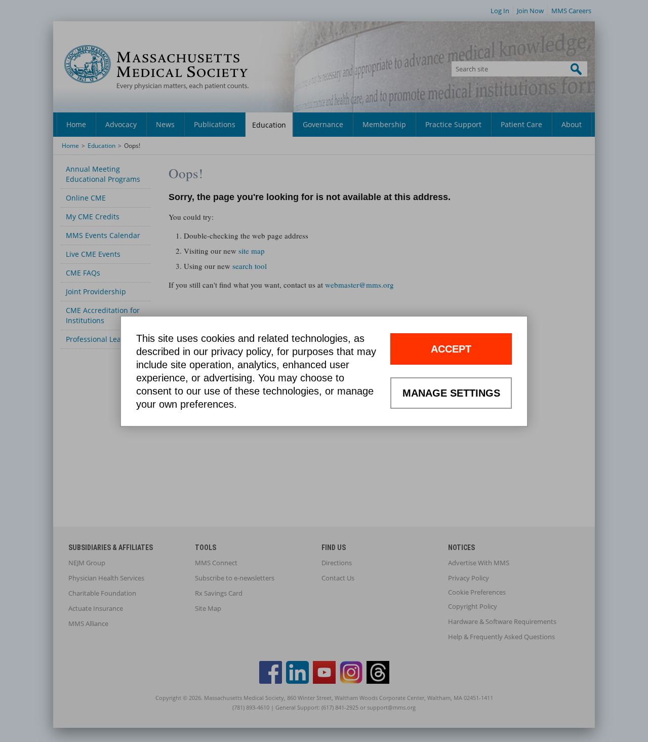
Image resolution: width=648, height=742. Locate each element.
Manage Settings (451, 393)
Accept (451, 349)
